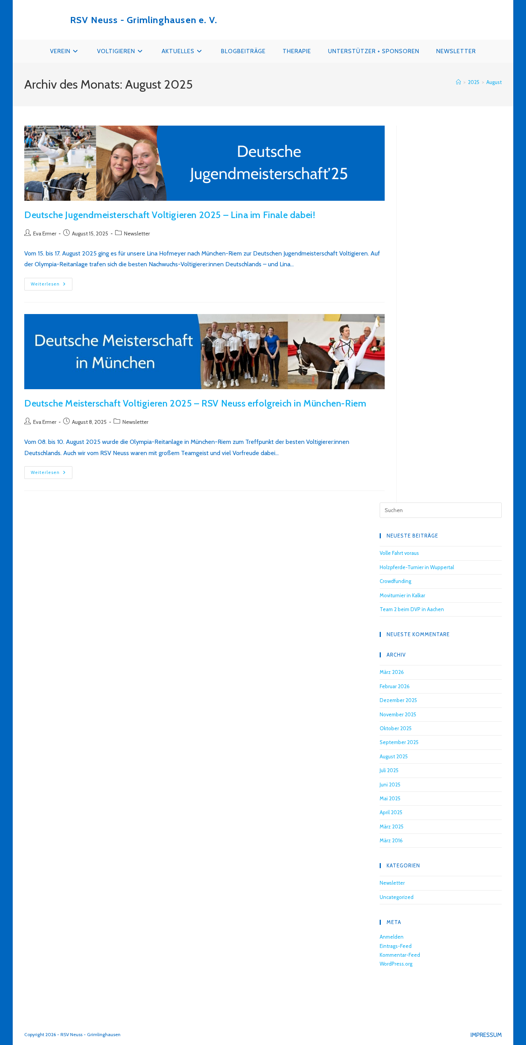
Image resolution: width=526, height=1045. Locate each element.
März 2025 (392, 826)
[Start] (458, 82)
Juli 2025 (389, 770)
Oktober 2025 (396, 728)
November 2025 (398, 714)
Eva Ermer (44, 233)
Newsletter (137, 233)
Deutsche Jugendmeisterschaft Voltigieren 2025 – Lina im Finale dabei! (169, 214)
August (494, 82)
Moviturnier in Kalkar (402, 595)
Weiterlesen (51, 286)
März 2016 (391, 840)
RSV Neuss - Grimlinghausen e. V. (143, 19)
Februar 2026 (395, 686)
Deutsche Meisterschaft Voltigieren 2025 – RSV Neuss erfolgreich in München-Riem (195, 403)
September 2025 (399, 742)
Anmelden (392, 937)
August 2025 (394, 756)
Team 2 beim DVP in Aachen (412, 609)
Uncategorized (397, 897)
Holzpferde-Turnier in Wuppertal (417, 567)
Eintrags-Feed (396, 946)
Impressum (486, 1035)
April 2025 (391, 812)
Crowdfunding (395, 581)
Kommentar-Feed (400, 955)
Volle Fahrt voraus (399, 553)
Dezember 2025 (398, 700)
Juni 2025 (390, 784)
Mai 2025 (390, 798)
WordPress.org (396, 964)
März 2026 (392, 672)
